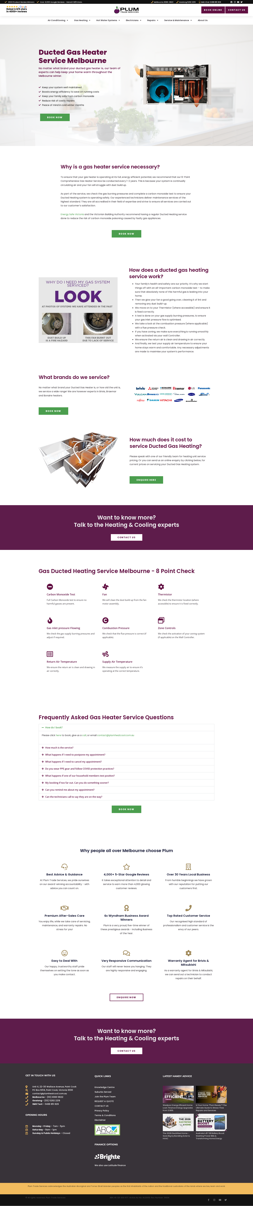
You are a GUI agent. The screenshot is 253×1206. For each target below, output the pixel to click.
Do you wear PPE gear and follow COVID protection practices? (79, 768)
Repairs (151, 20)
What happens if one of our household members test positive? (80, 775)
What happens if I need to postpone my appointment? (75, 754)
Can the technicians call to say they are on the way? (73, 796)
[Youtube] (238, 2)
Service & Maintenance (176, 20)
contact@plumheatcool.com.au (115, 735)
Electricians (132, 20)
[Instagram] (234, 2)
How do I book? (54, 727)
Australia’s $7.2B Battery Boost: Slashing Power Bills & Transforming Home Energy (210, 1136)
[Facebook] (231, 2)
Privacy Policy (102, 1110)
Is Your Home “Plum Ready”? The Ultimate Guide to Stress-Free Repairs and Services (211, 1108)
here (58, 735)
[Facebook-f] (208, 1200)
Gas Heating (81, 20)
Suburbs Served (103, 1091)
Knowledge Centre (104, 1087)
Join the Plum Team (105, 1096)
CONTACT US (101, 1106)
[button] (126, 727)
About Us (203, 20)
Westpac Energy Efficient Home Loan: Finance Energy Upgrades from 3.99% (178, 1108)
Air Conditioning (56, 20)
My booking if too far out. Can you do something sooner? (77, 782)
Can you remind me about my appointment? (69, 789)
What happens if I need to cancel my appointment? (73, 761)
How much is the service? (59, 747)
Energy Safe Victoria (72, 214)
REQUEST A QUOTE (104, 1101)
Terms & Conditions (105, 1115)
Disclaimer (100, 1120)
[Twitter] (241, 2)
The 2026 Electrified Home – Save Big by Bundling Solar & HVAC (176, 1136)
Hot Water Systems (106, 20)
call (84, 735)
